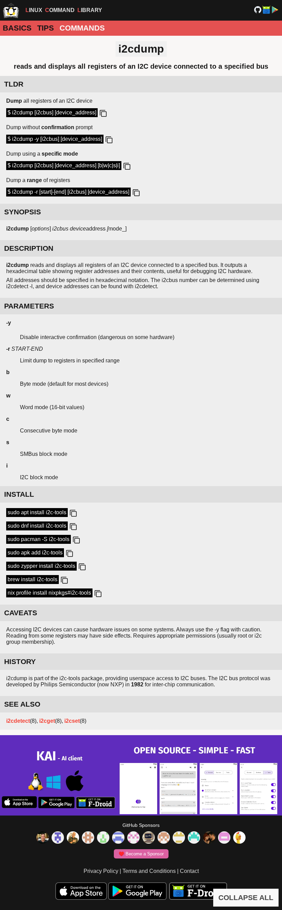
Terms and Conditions (149, 871)
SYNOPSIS (22, 212)
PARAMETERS (29, 306)
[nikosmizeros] (73, 838)
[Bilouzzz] (88, 838)
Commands (82, 28)
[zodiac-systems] (58, 838)
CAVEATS (20, 613)
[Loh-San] (179, 838)
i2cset (72, 721)
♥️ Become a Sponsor (141, 853)
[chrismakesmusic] (164, 838)
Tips (45, 28)
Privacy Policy (101, 871)
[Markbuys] (194, 838)
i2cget (47, 721)
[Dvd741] (103, 838)
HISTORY (20, 661)
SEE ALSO (22, 704)
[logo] (11, 10)
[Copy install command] (72, 513)
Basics (17, 28)
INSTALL (19, 494)
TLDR (13, 84)
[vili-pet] (148, 838)
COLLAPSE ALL (245, 897)
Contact (189, 871)
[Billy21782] (224, 838)
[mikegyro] (42, 838)
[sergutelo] (239, 838)
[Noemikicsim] (209, 838)
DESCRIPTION (28, 248)
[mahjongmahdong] (133, 838)
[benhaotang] (118, 838)
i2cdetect (18, 721)
